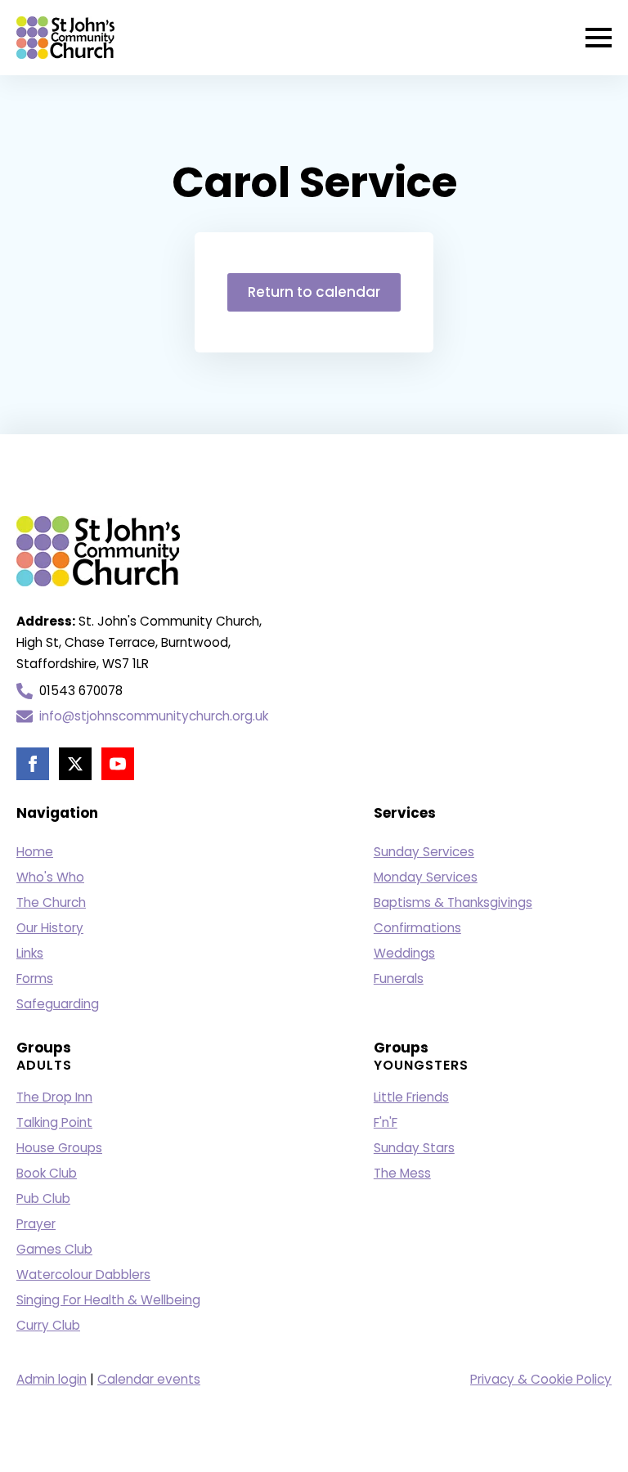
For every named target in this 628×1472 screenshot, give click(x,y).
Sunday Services (424, 851)
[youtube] (117, 763)
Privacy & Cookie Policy (541, 1379)
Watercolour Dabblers (83, 1274)
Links (29, 953)
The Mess (402, 1173)
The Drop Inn (54, 1097)
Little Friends (411, 1097)
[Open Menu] (598, 38)
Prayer (36, 1223)
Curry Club (48, 1325)
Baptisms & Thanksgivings (453, 902)
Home (34, 851)
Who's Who (50, 877)
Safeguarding (57, 1003)
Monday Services (426, 877)
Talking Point (54, 1122)
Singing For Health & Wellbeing (108, 1299)
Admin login (51, 1379)
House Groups (59, 1147)
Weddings (404, 953)
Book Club (46, 1173)
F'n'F (385, 1122)
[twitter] (75, 763)
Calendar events (148, 1379)
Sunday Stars (414, 1147)
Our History (49, 927)
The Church (51, 902)
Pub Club (43, 1198)
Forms (34, 978)
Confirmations (417, 927)
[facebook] (32, 763)
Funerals (399, 978)
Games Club (54, 1249)
